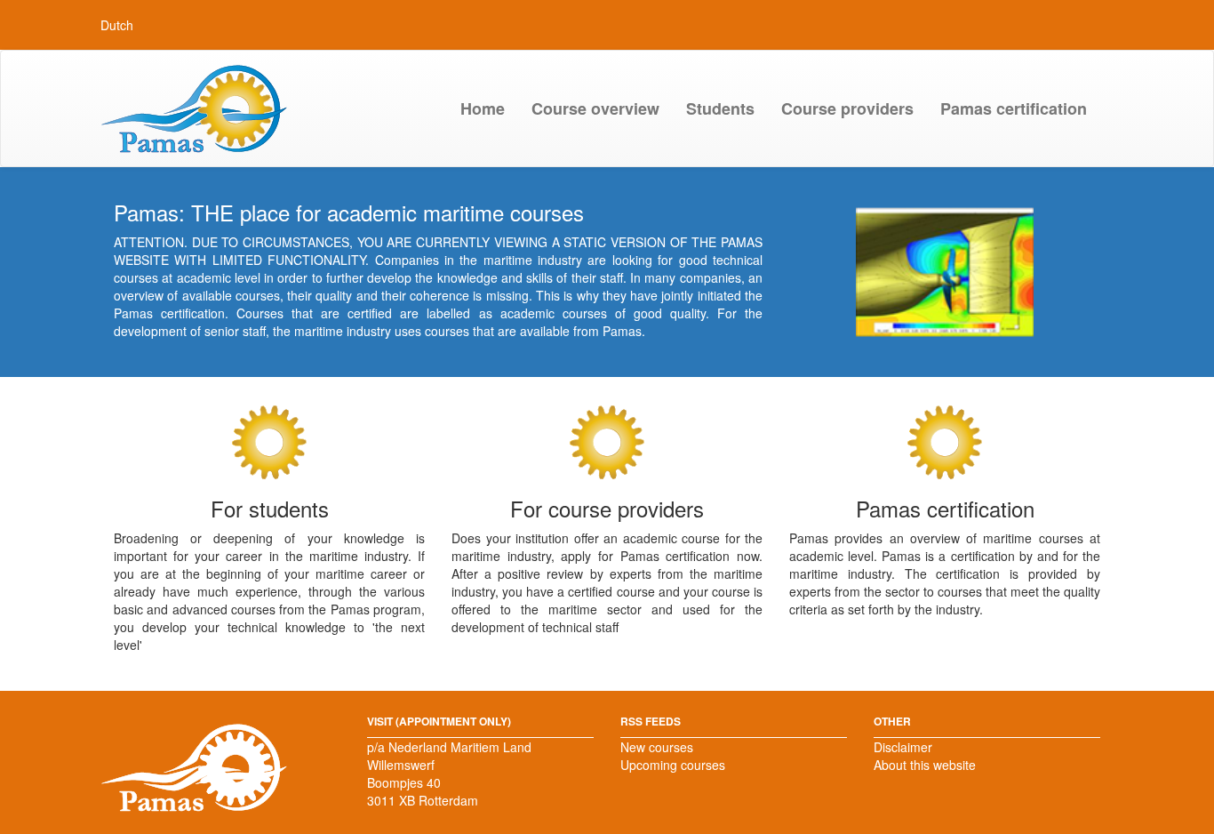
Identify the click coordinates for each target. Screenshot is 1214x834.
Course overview (595, 108)
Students (720, 108)
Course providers (847, 108)
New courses (656, 747)
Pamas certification (1013, 108)
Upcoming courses (672, 765)
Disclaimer (903, 747)
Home (482, 108)
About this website (925, 765)
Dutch (116, 25)
